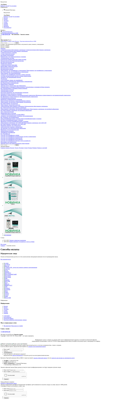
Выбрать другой (5, 6)
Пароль (5, 351)
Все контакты (15, 34)
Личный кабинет (5, 146)
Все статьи (3, 244)
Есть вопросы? (7, 317)
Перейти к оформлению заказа (9, 383)
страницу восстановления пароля (37, 346)
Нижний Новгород (10, 10)
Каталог (12, 147)
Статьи (26, 147)
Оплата (16, 147)
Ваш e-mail (6, 349)
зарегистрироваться (17, 355)
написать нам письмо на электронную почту (63, 358)
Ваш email (6, 390)
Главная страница (5, 147)
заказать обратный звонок (40, 358)
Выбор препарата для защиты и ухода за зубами (21, 241)
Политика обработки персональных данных (15, 320)
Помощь (34, 147)
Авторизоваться (8, 352)
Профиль (3, 30)
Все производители (6, 259)
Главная (3, 245)
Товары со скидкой (42, 147)
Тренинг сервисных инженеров (17, 240)
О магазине (7, 315)
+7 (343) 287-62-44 (5, 34)
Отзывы (30, 147)
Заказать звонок (24, 34)
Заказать (6, 379)
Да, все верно (12, 6)
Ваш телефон (7, 371)
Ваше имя (6, 370)
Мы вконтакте (7, 325)
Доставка (21, 147)
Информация (4, 7)
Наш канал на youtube (17, 325)
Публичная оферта (8, 318)
